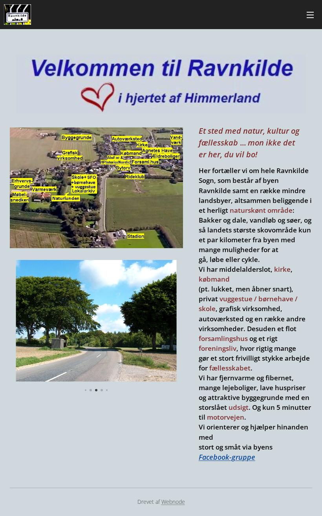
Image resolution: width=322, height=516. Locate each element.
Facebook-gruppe (227, 457)
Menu (310, 14)
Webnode (173, 501)
